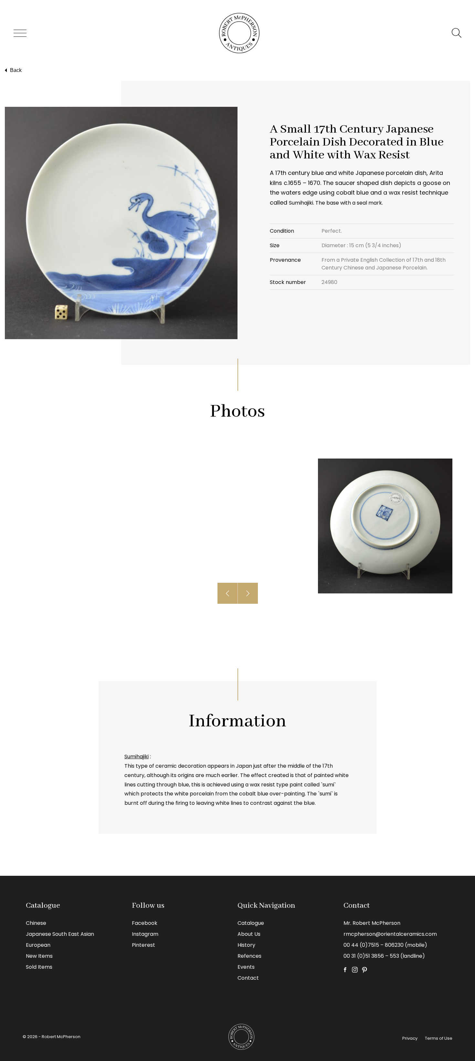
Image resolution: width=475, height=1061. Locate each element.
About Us (249, 934)
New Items (39, 956)
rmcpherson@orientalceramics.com (390, 934)
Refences (249, 956)
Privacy (409, 1038)
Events (246, 967)
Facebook (144, 923)
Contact (248, 978)
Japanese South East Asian (60, 934)
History (246, 945)
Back (16, 70)
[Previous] (227, 593)
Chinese (36, 923)
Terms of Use (438, 1038)
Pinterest (143, 945)
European (38, 945)
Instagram (145, 934)
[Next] (248, 593)
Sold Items (39, 967)
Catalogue (251, 923)
